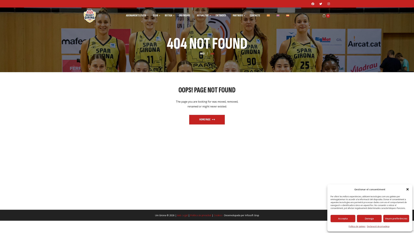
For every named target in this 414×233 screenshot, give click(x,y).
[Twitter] (321, 3)
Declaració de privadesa (378, 226)
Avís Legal (182, 215)
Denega (369, 218)
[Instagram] (329, 3)
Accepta (343, 218)
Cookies (218, 215)
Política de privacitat (200, 215)
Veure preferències (396, 218)
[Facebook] (313, 3)
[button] (407, 189)
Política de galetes (357, 226)
